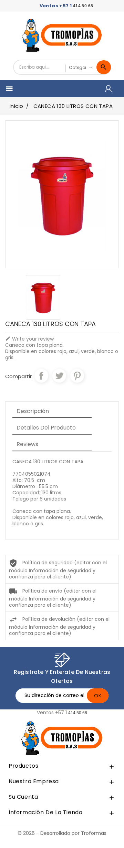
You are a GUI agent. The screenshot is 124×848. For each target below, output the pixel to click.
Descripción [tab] (33, 411)
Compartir (41, 376)
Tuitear (59, 376)
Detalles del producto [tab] (46, 428)
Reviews (27, 444)
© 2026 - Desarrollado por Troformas (62, 833)
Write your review (29, 339)
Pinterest (77, 376)
